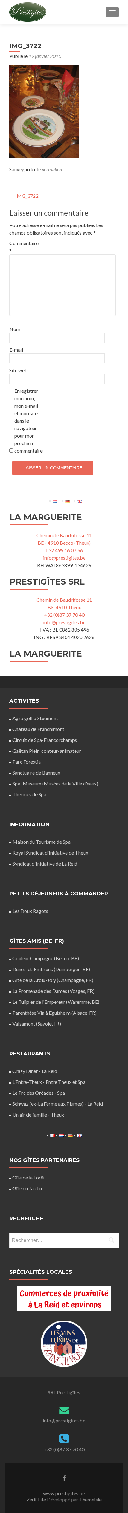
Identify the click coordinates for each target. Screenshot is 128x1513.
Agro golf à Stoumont (35, 718)
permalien (52, 169)
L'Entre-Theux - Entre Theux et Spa (48, 1082)
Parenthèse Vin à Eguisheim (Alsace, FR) (54, 1013)
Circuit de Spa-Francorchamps (44, 740)
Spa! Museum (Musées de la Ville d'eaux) (55, 783)
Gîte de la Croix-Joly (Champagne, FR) (52, 980)
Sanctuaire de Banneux (36, 772)
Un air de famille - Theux (38, 1114)
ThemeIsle (90, 1499)
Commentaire (22, 247)
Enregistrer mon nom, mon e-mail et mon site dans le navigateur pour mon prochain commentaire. (27, 420)
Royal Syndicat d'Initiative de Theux (50, 853)
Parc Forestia (26, 762)
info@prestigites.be (64, 558)
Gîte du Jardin (27, 1188)
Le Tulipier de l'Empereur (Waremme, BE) (55, 1002)
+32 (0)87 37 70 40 (64, 615)
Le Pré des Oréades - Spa (38, 1093)
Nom (14, 329)
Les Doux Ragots (30, 911)
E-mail (16, 350)
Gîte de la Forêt (28, 1177)
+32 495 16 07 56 (64, 550)
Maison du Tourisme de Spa (41, 842)
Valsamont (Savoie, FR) (36, 1024)
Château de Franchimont (38, 729)
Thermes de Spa (29, 794)
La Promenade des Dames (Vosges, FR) (53, 991)
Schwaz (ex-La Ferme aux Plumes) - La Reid (57, 1104)
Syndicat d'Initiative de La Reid (44, 863)
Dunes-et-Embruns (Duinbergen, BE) (51, 969)
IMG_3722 (24, 196)
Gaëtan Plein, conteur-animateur (46, 751)
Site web (18, 370)
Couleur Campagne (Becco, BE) (45, 958)
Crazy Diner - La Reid (34, 1071)
